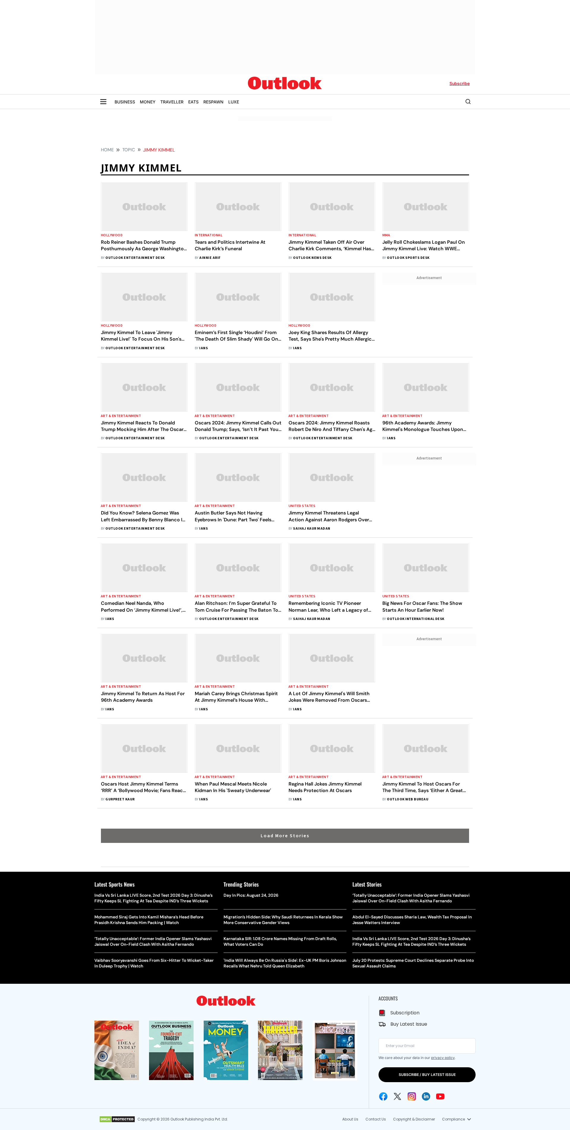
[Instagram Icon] (412, 1096)
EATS (193, 101)
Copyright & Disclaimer (414, 1119)
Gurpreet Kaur (119, 799)
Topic (128, 150)
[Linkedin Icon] (426, 1096)
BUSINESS (125, 101)
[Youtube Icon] (440, 1096)
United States (302, 506)
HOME (107, 150)
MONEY (148, 101)
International (208, 235)
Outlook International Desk (415, 618)
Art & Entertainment (121, 415)
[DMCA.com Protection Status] (117, 1119)
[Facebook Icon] (383, 1096)
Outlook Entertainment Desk (134, 257)
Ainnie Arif (209, 257)
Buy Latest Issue (408, 1024)
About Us (350, 1119)
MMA (386, 235)
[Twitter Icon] (397, 1096)
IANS (203, 348)
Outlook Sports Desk (408, 257)
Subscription (404, 1012)
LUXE (233, 101)
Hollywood (112, 235)
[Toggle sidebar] (103, 101)
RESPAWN (213, 101)
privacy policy (443, 1057)
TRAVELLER (171, 101)
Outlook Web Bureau (407, 799)
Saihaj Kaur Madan (311, 528)
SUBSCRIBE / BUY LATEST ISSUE (427, 1074)
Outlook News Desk (312, 257)
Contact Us (375, 1119)
